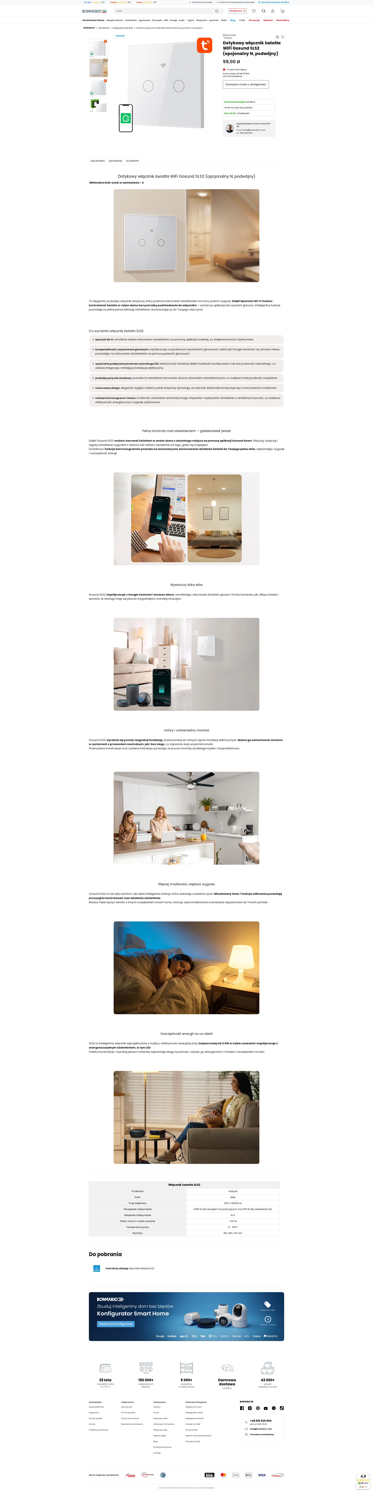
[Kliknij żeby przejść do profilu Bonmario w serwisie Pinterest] (258, 1408)
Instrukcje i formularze (163, 1424)
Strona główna (89, 27)
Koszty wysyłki (95, 1418)
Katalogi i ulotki (160, 1418)
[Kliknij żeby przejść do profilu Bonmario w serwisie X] (274, 1408)
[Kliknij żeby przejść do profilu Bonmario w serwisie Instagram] (250, 1408)
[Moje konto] (273, 11)
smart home (163, 902)
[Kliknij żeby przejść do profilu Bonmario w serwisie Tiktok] (282, 1408)
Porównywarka (128, 1412)
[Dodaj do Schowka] (282, 37)
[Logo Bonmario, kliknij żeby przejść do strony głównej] (95, 11)
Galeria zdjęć (159, 1435)
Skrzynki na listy (193, 1441)
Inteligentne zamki (194, 1412)
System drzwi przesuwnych (198, 1435)
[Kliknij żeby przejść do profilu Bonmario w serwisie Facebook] (242, 1408)
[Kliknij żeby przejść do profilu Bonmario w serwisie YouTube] (266, 1408)
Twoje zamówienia (130, 1418)
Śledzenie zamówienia (132, 1424)
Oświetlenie (103, 28)
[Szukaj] (216, 11)
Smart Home (192, 1430)
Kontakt (157, 1453)
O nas (156, 1412)
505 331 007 (246, 133)
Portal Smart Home (162, 1447)
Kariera (156, 1406)
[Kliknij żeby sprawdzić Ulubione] (254, 11)
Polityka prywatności (98, 1430)
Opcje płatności (96, 1406)
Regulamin (94, 1412)
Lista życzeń (126, 1406)
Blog (155, 1441)
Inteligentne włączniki (123, 28)
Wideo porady (160, 1430)
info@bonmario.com (254, 130)
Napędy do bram (194, 1406)
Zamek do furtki (193, 1424)
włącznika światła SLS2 (130, 1268)
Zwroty (92, 1424)
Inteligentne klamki (194, 1418)
